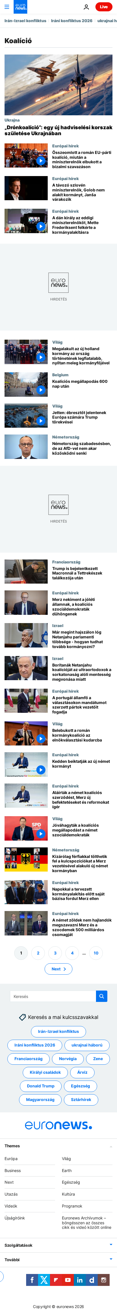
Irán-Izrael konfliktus (25, 20)
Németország (65, 437)
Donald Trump (41, 1085)
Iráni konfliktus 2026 (72, 20)
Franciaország (66, 561)
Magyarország (40, 1099)
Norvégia (68, 1058)
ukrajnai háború (87, 1045)
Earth (67, 1170)
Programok (72, 1206)
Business (13, 1170)
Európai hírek (65, 145)
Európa (11, 1158)
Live (104, 6)
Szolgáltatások (18, 1245)
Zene (98, 1058)
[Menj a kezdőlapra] (20, 7)
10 (96, 952)
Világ (57, 342)
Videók (11, 1206)
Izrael (57, 625)
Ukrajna (12, 120)
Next (56, 968)
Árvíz (82, 1072)
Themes (12, 1145)
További (12, 1259)
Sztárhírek (81, 1099)
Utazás (11, 1194)
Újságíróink (15, 1217)
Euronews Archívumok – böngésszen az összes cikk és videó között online (86, 1222)
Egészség (80, 1085)
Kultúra (68, 1194)
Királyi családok (45, 1072)
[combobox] (58, 996)
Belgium (60, 374)
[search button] (101, 996)
